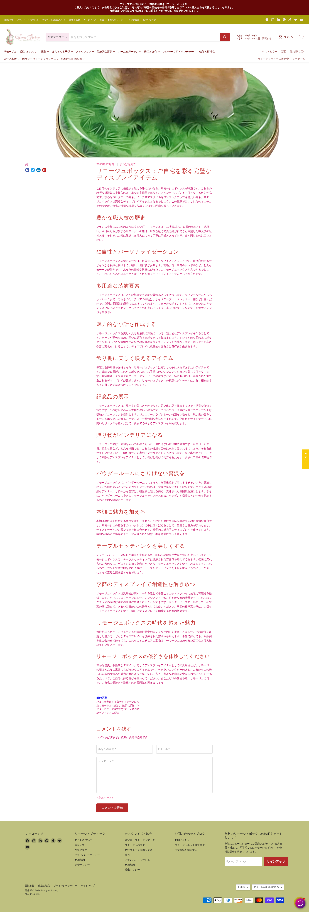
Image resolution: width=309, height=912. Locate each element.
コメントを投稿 (112, 808)
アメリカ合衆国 (266, 887)
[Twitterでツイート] (33, 170)
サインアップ (276, 862)
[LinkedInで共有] (38, 170)
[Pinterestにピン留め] (44, 170)
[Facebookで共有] (27, 170)
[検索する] (225, 37)
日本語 (241, 887)
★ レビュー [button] (306, 459)
